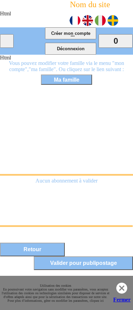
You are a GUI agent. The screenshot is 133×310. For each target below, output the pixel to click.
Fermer (122, 299)
